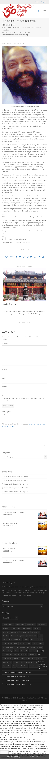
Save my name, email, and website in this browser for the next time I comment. (23, 400)
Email (3, 378)
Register (43, 2)
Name (4, 370)
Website (4, 386)
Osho (20, 43)
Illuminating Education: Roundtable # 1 (16, 480)
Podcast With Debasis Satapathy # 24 (16, 492)
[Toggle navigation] (44, 11)
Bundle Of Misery (9, 304)
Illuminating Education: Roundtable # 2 (16, 476)
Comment (5, 344)
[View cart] (39, 10)
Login (37, 2)
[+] (24, 284)
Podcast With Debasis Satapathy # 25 (16, 484)
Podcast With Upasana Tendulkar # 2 (16, 488)
